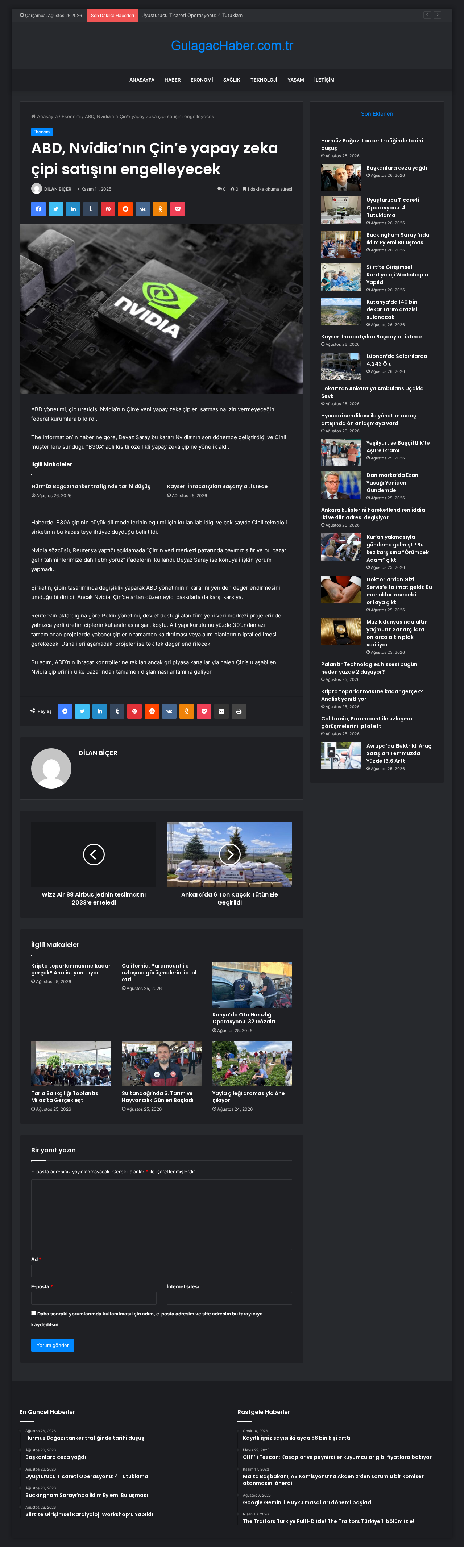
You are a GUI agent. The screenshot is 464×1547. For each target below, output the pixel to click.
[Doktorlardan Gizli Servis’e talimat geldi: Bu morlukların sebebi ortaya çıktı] (341, 589)
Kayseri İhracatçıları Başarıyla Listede (217, 486)
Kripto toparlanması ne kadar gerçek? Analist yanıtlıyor (71, 969)
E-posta (42, 1286)
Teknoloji (263, 80)
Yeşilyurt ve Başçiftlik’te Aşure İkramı (398, 446)
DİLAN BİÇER (57, 189)
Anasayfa (141, 80)
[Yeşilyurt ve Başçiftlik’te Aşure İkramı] (341, 452)
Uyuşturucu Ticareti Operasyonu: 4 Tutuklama (193, 15)
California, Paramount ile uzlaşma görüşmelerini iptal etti (159, 972)
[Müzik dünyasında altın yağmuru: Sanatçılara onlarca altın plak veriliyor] (341, 631)
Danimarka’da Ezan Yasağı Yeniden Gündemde (392, 482)
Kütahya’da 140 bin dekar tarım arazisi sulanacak (391, 309)
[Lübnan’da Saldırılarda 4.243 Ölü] (341, 366)
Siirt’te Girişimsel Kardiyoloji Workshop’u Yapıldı (397, 274)
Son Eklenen (377, 113)
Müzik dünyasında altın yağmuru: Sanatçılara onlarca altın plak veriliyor (397, 633)
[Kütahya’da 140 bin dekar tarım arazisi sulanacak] (341, 311)
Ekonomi (202, 80)
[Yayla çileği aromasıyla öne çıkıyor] (252, 1063)
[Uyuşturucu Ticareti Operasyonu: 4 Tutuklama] (341, 210)
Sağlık (231, 80)
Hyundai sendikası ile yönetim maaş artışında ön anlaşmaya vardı (368, 419)
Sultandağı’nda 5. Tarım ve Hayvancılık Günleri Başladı (158, 1097)
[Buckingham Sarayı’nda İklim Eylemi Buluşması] (341, 244)
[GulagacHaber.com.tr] (232, 45)
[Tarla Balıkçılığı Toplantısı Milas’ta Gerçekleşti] (71, 1063)
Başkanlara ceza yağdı (396, 167)
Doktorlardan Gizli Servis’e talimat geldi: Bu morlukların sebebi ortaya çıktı (399, 591)
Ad (36, 1259)
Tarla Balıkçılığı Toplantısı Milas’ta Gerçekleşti (65, 1097)
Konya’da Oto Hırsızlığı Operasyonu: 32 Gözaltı (244, 1018)
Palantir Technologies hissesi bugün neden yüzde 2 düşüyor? (369, 668)
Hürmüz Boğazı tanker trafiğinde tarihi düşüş (91, 486)
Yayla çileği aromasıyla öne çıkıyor (248, 1097)
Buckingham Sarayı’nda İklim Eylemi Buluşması (398, 238)
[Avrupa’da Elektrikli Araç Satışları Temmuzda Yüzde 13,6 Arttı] (341, 755)
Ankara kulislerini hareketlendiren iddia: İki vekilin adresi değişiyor (374, 513)
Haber (173, 80)
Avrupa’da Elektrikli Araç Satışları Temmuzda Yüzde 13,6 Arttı (398, 753)
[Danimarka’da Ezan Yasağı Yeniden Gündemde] (341, 485)
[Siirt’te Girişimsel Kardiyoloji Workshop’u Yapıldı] (341, 277)
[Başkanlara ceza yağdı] (341, 177)
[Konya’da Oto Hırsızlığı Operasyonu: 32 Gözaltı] (252, 984)
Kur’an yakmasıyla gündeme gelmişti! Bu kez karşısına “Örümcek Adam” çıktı (397, 548)
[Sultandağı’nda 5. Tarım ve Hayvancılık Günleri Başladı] (162, 1063)
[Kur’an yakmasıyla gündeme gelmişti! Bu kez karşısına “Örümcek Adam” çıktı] (341, 547)
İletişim (324, 80)
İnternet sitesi (183, 1286)
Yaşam (295, 80)
